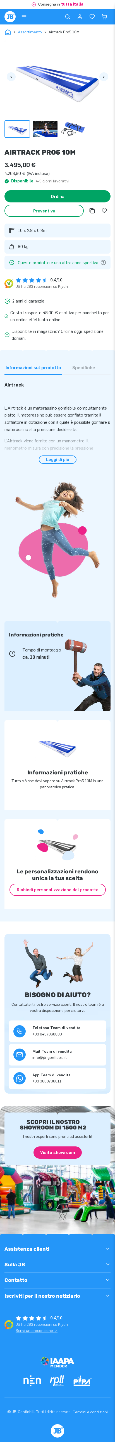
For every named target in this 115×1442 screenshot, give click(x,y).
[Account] (80, 17)
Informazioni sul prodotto (33, 367)
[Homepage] (10, 16)
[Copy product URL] (92, 211)
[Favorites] (92, 17)
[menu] (24, 17)
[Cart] (104, 17)
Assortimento (30, 32)
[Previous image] (11, 76)
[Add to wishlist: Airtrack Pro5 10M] (104, 211)
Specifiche (83, 367)
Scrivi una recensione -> (37, 1330)
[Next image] (103, 76)
